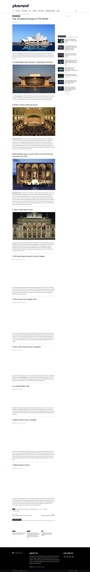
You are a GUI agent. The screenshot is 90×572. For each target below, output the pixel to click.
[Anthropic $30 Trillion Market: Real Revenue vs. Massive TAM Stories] (61, 41)
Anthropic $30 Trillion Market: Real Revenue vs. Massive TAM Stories (71, 40)
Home (13, 14)
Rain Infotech (24, 570)
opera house (45, 509)
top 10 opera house (16, 510)
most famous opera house (33, 509)
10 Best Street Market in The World (48, 515)
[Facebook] (65, 557)
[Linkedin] (70, 557)
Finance (14, 531)
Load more (67, 94)
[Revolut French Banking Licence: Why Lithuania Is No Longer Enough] (19, 527)
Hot (16, 14)
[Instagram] (67, 557)
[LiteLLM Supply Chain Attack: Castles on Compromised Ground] (61, 76)
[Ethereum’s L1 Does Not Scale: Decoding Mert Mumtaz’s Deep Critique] (61, 55)
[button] (76, 10)
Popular (28, 531)
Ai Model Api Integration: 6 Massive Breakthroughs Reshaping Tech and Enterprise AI (71, 69)
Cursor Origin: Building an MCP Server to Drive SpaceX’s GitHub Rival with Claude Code (71, 81)
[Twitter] (73, 557)
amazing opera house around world (22, 509)
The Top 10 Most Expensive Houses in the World (22, 515)
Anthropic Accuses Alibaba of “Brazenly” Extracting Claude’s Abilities (47, 534)
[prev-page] (13, 540)
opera (40, 509)
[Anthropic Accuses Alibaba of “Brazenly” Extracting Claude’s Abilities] (48, 527)
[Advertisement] (54, 6)
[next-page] (15, 540)
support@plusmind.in (40, 567)
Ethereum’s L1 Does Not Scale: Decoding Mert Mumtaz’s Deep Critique (70, 55)
